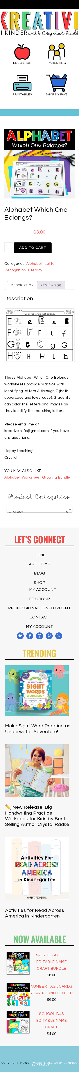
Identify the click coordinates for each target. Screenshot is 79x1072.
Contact (40, 617)
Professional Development (39, 608)
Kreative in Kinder (39, 24)
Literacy (35, 270)
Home (40, 555)
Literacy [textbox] (38, 512)
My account (42, 590)
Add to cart (32, 247)
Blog (39, 573)
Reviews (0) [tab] (51, 285)
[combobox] (39, 510)
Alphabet (34, 264)
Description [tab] (22, 285)
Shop (39, 583)
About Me (39, 564)
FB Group (39, 599)
